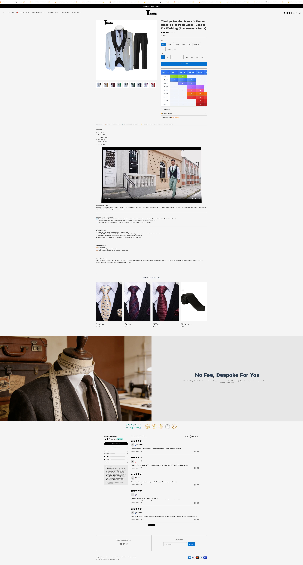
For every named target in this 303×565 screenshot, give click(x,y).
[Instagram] (287, 13)
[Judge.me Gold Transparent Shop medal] (147, 426)
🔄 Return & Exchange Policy (130, 124)
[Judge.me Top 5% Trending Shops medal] (167, 426)
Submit (191, 544)
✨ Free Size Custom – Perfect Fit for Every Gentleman (157, 124)
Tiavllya (98, 323)
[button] (165, 32)
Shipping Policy (100, 557)
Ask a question (116, 447)
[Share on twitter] (198, 452)
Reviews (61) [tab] (135, 436)
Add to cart (184, 64)
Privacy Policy (123, 557)
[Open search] (293, 13)
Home (4, 12)
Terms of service (132, 557)
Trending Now (25, 12)
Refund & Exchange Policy (111, 557)
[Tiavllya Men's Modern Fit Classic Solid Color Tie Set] (194, 301)
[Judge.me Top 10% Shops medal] (174, 426)
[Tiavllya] (151, 13)
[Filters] (187, 436)
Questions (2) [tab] (142, 436)
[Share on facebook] (195, 452)
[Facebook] (284, 13)
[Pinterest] (289, 13)
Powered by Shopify (115, 559)
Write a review (116, 443)
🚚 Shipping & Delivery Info (113, 124)
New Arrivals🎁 (13, 12)
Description (99, 124)
